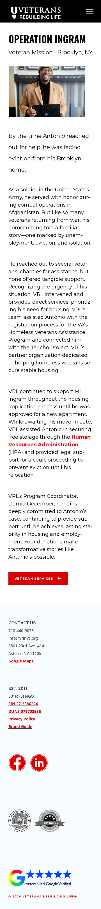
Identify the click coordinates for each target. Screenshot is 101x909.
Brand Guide (20, 726)
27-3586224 (27, 703)
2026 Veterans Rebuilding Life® (45, 896)
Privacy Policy (21, 719)
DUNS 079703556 (24, 711)
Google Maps (20, 661)
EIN (11, 703)
